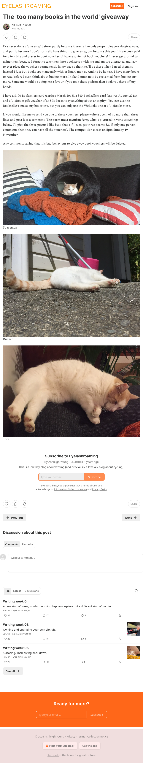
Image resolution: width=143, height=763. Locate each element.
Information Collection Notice (70, 489)
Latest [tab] (17, 591)
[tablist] (19, 544)
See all (10, 671)
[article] (71, 608)
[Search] (136, 591)
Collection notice (97, 736)
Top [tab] (7, 591)
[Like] (6, 37)
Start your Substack (61, 746)
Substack (53, 755)
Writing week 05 (16, 648)
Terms (81, 736)
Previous (17, 517)
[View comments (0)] (15, 37)
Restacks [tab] (27, 544)
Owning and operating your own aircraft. (29, 629)
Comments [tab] (11, 544)
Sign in (133, 6)
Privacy (70, 736)
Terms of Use (89, 485)
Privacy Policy (99, 489)
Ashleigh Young (21, 25)
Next (128, 517)
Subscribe (117, 6)
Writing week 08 (16, 624)
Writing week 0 (15, 601)
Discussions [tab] (32, 591)
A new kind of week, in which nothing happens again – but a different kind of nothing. (58, 606)
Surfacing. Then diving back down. (25, 653)
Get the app (89, 746)
